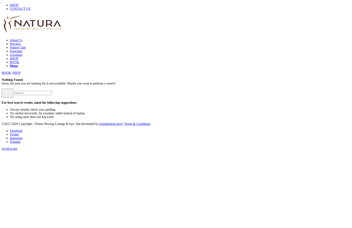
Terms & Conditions (137, 124)
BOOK (6, 73)
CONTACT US (20, 8)
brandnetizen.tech (111, 124)
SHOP (14, 5)
